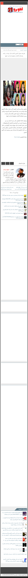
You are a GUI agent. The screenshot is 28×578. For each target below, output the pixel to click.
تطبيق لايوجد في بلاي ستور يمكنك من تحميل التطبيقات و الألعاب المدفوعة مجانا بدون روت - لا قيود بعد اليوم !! (12, 539)
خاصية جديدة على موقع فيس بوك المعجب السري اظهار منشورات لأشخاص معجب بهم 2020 (12, 560)
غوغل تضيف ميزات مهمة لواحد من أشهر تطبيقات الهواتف (12, 549)
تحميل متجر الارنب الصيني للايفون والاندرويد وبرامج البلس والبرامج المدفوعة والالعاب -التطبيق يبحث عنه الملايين (12, 534)
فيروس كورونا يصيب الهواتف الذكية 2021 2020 (14, 213)
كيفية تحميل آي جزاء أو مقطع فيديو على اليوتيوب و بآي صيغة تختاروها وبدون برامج (12, 518)
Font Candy (17, 137)
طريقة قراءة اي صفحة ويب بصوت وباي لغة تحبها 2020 (12, 195)
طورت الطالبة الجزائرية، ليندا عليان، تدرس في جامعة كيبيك (15, 554)
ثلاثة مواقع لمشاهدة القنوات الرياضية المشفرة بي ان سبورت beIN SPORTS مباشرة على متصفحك (12, 513)
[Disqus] (14, 239)
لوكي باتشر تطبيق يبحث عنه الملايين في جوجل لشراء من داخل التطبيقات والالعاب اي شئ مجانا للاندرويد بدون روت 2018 (11, 529)
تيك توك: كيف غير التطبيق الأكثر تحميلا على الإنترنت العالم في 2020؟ (12, 544)
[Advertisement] (14, 28)
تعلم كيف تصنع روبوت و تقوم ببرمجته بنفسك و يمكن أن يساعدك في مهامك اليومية (12, 523)
